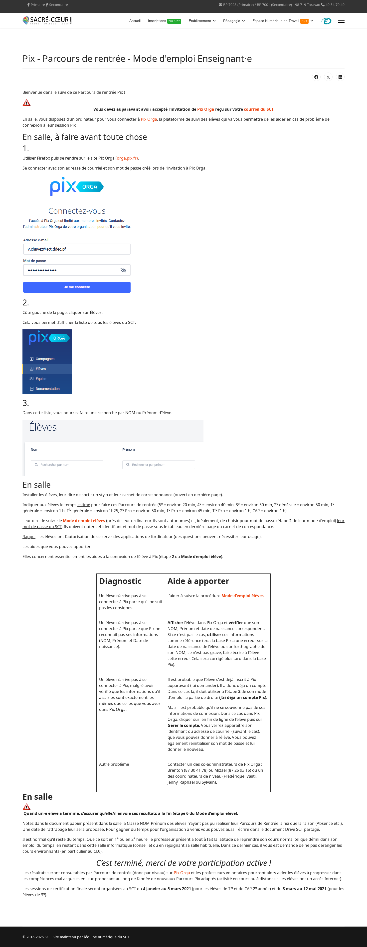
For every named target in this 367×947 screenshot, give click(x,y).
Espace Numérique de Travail (279, 21)
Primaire (38, 4)
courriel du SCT (258, 109)
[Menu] (341, 20)
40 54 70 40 (335, 4)
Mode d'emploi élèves (84, 520)
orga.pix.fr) (127, 158)
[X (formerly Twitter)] (328, 77)
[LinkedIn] (340, 77)
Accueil (135, 21)
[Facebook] (316, 77)
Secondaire (58, 4)
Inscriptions (164, 21)
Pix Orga (205, 109)
